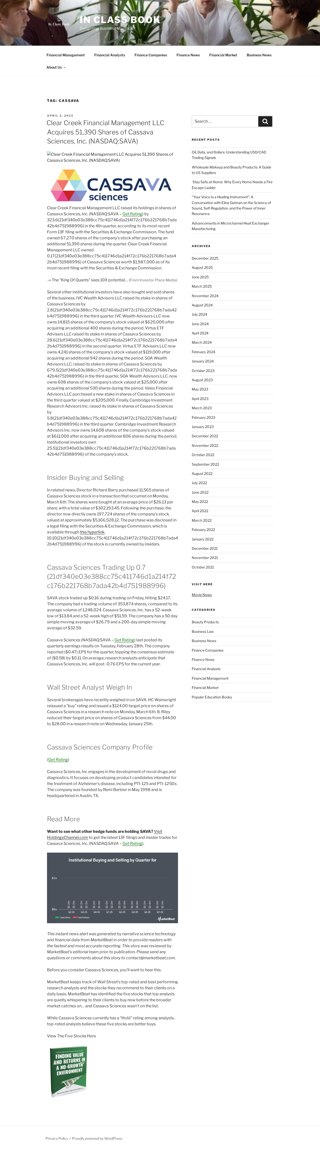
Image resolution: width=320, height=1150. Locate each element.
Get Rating (132, 214)
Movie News (202, 595)
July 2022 (199, 483)
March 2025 (202, 286)
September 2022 (205, 464)
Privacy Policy (57, 1138)
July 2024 (199, 314)
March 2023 (202, 408)
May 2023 (200, 389)
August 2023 (202, 380)
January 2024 (203, 361)
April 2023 (200, 399)
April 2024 (200, 333)
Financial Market (223, 55)
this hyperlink (92, 532)
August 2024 (202, 305)
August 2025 (202, 267)
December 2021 (205, 548)
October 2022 (203, 455)
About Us (54, 67)
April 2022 (200, 511)
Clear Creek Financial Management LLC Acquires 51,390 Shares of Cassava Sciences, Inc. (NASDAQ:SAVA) (105, 132)
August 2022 (202, 473)
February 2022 (203, 529)
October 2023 (203, 370)
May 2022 (200, 501)
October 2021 (203, 567)
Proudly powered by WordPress (97, 1138)
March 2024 (202, 342)
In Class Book (120, 19)
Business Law (203, 631)
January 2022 (203, 539)
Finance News (188, 55)
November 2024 (205, 296)
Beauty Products (205, 622)
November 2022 (205, 445)
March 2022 (202, 520)
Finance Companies (150, 55)
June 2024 (200, 324)
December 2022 (205, 436)
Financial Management (65, 55)
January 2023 (203, 427)
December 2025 (205, 258)
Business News (259, 55)
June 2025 (200, 277)
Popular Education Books (212, 697)
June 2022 (200, 492)
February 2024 (203, 352)
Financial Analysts (109, 55)
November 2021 (205, 557)
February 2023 (203, 417)
